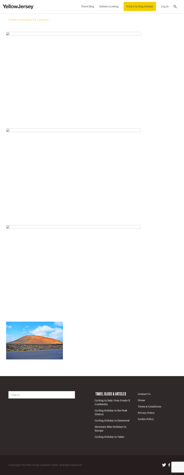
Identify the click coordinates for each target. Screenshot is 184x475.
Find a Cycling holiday (139, 6)
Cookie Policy (146, 419)
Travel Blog (87, 6)
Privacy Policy (146, 413)
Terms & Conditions (149, 406)
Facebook (169, 465)
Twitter (164, 465)
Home (141, 400)
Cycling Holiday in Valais (109, 437)
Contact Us (144, 394)
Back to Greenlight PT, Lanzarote (30, 20)
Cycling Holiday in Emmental (112, 420)
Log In (165, 6)
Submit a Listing (109, 6)
